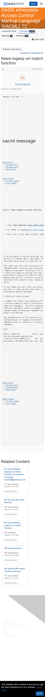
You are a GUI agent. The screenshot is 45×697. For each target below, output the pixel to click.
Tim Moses (11, 532)
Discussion (27, 31)
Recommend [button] (37, 69)
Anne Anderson (22, 84)
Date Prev (7, 162)
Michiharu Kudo (13, 553)
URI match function (13, 548)
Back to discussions (12, 49)
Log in (33, 4)
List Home (10, 183)
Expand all (25, 53)
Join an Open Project (11, 656)
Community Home (9, 31)
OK (40, 693)
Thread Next (11, 167)
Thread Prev (11, 165)
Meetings (7, 36)
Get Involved (8, 652)
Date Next (10, 169)
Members (22, 36)
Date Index (8, 178)
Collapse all (37, 53)
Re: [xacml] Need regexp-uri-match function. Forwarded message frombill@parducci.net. (15, 474)
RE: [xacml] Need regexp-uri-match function (12, 525)
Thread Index (12, 181)
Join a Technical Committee (14, 660)
